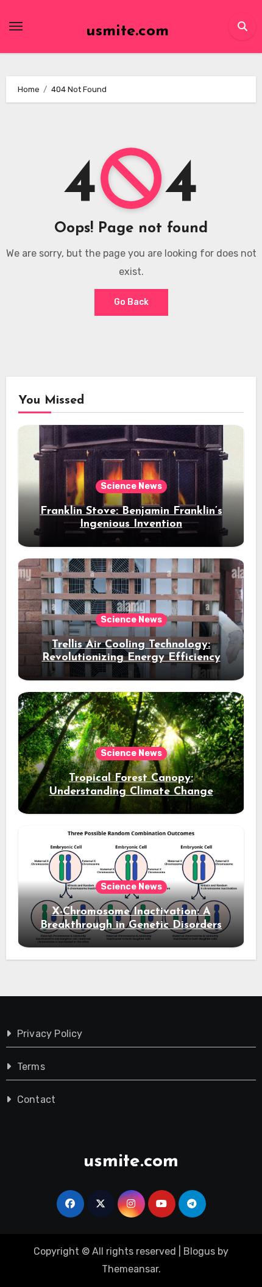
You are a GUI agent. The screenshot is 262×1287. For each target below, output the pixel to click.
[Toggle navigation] (16, 26)
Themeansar (130, 1269)
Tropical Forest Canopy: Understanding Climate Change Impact (131, 791)
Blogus (199, 1251)
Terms (31, 1066)
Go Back (131, 302)
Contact (36, 1099)
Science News (131, 486)
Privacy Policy (50, 1033)
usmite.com (127, 31)
